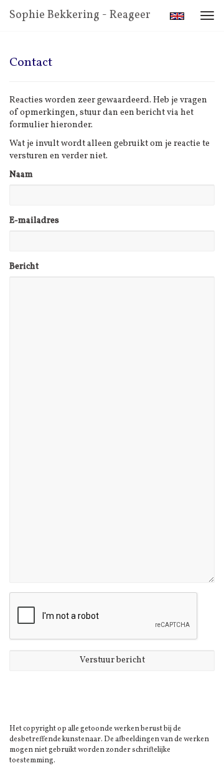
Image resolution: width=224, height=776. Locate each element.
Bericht (24, 267)
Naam (21, 175)
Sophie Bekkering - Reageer (80, 15)
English (177, 16)
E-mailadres (34, 221)
